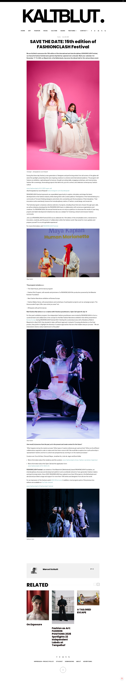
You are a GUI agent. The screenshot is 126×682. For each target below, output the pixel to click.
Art (29, 30)
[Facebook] (91, 30)
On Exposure (34, 624)
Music (45, 30)
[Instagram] (94, 30)
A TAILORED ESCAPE (84, 611)
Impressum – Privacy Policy (44, 661)
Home (23, 30)
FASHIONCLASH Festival (50, 226)
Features (71, 30)
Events (59, 37)
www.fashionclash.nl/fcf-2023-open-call (39, 188)
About (78, 661)
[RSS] (101, 30)
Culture (54, 30)
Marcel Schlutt (50, 569)
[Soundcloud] (98, 30)
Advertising (87, 661)
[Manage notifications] (122, 678)
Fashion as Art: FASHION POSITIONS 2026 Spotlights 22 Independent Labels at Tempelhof (61, 637)
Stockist (59, 661)
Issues (62, 30)
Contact (83, 30)
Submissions (69, 661)
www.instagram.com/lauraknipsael (58, 191)
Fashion (37, 30)
